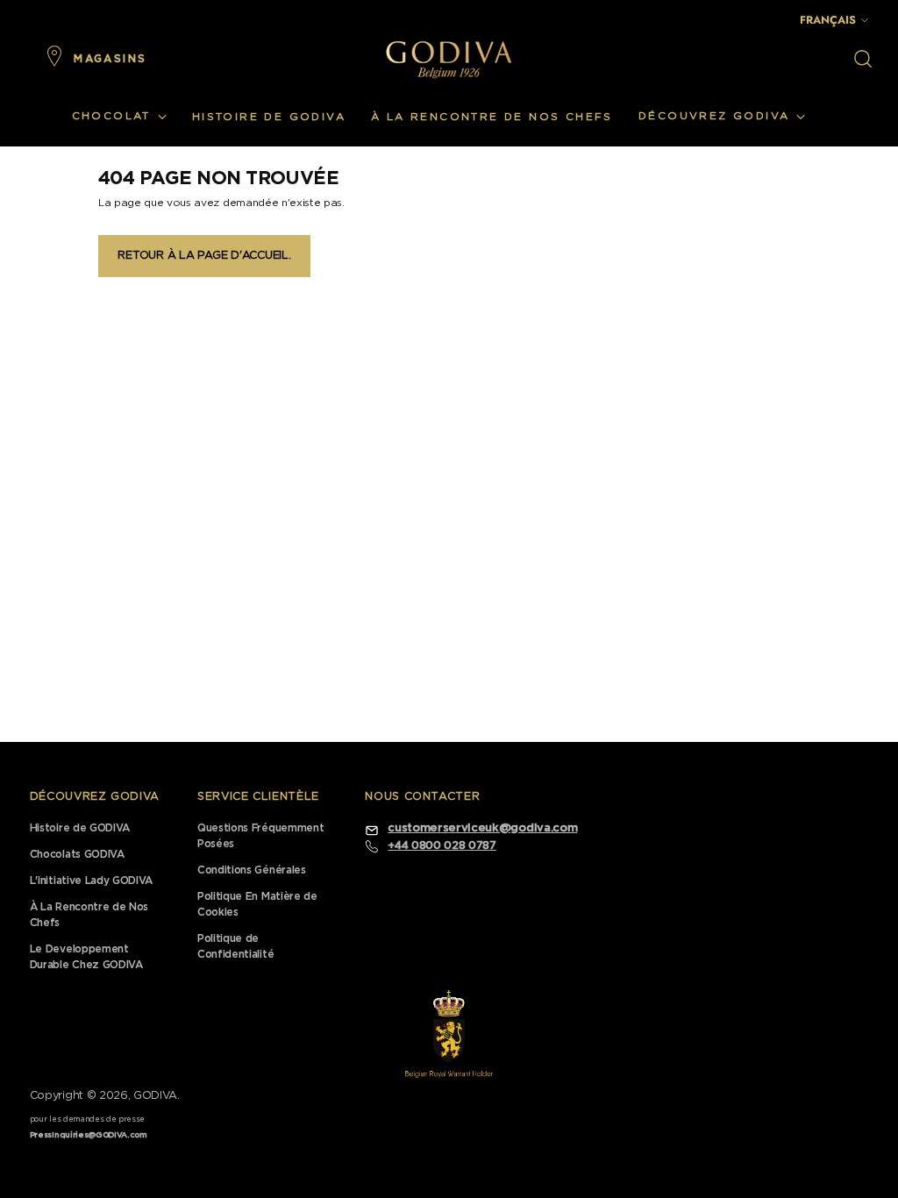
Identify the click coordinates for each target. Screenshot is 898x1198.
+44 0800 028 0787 (441, 845)
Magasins (110, 58)
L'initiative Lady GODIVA (91, 880)
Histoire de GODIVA (80, 828)
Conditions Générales (251, 870)
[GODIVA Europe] (449, 59)
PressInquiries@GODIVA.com (88, 1135)
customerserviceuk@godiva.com (482, 828)
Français (828, 19)
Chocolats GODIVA (77, 854)
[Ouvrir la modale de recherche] (862, 58)
